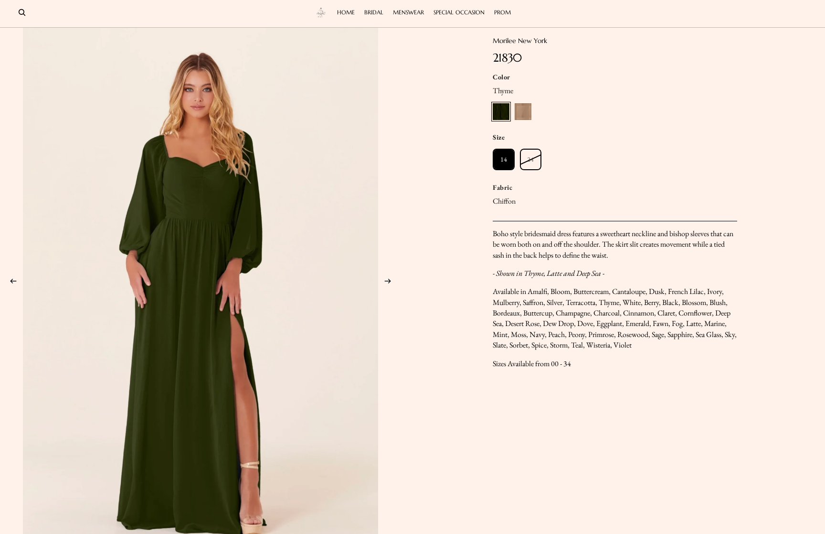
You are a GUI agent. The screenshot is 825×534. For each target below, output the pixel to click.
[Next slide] (390, 282)
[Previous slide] (10, 282)
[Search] (21, 12)
